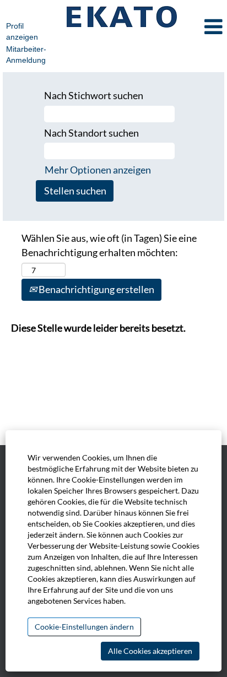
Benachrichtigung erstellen (95, 289)
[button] (205, 27)
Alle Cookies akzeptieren (150, 651)
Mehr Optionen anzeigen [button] (98, 170)
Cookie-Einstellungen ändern (84, 626)
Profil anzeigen (22, 31)
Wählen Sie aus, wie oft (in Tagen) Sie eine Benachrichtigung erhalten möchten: (109, 245)
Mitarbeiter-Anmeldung (26, 54)
